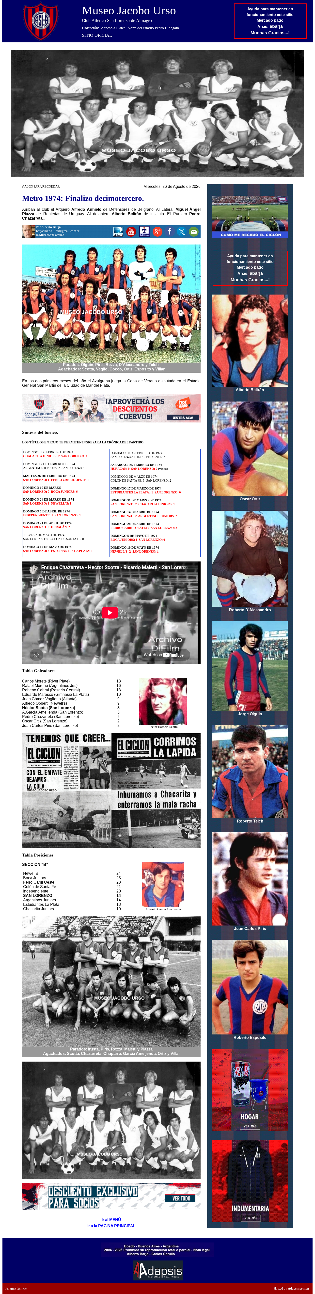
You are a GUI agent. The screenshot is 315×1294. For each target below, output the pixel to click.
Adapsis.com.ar (298, 1288)
